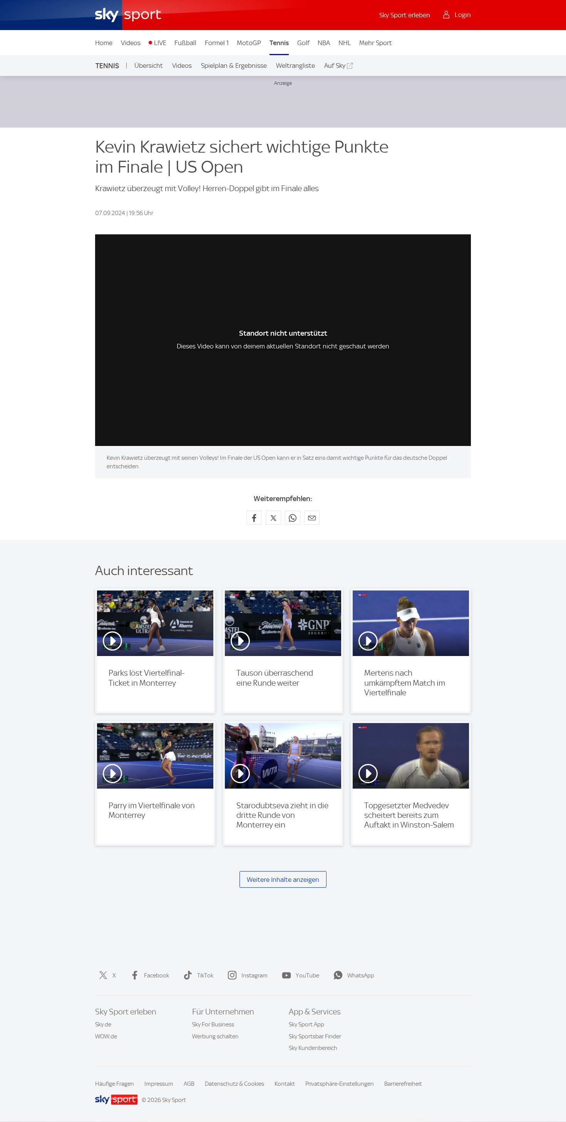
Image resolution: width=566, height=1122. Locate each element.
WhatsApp (360, 975)
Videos (131, 43)
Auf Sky (334, 65)
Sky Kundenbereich (313, 1048)
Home (103, 43)
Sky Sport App (306, 1024)
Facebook (156, 975)
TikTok (205, 975)
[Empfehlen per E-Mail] (312, 518)
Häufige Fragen (114, 1083)
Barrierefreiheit (403, 1083)
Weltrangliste (295, 65)
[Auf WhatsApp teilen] (292, 518)
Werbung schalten (215, 1036)
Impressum (158, 1083)
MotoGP (249, 43)
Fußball (185, 43)
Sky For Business (213, 1024)
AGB (189, 1083)
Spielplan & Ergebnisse (234, 65)
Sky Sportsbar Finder (315, 1036)
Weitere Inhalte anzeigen (283, 879)
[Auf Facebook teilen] (254, 518)
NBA (324, 43)
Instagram (254, 975)
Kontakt (285, 1083)
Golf (303, 43)
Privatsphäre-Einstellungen (339, 1083)
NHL (344, 43)
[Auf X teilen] (273, 518)
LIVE (160, 43)
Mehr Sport (375, 43)
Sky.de (103, 1024)
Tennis (279, 43)
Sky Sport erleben (404, 15)
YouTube (307, 975)
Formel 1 (217, 43)
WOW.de (106, 1036)
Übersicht (148, 65)
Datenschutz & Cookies (234, 1083)
